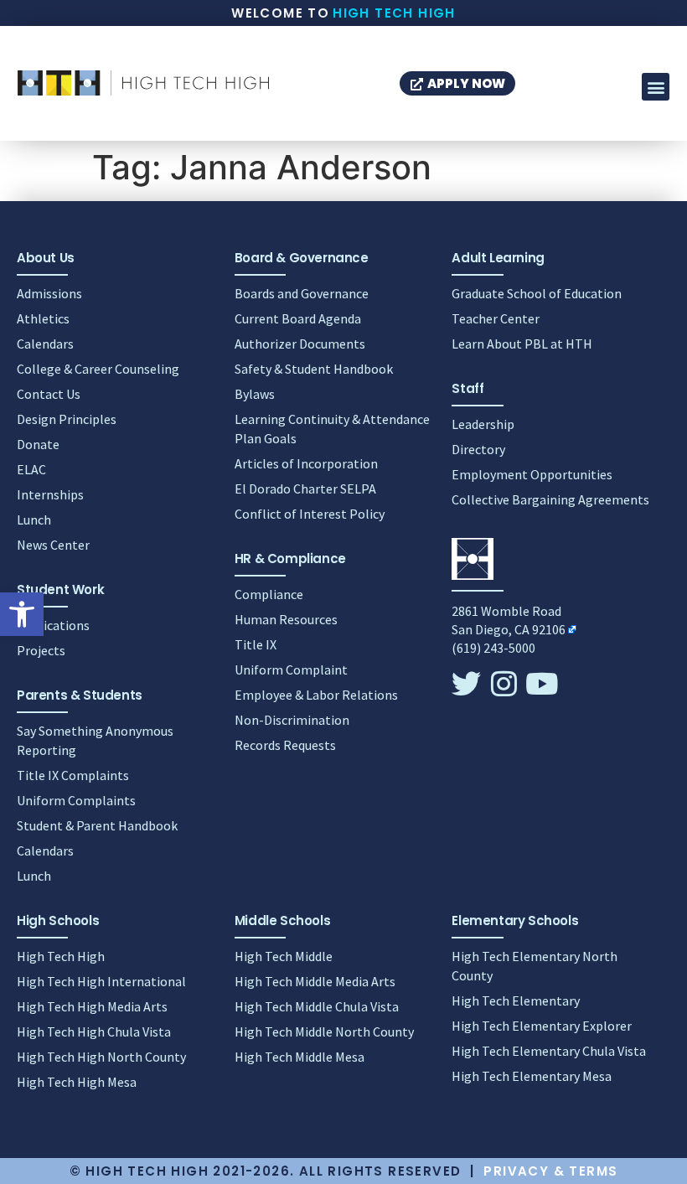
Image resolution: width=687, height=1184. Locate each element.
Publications (53, 625)
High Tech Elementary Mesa (532, 1076)
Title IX (255, 644)
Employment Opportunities (532, 474)
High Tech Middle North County (324, 1031)
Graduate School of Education (537, 293)
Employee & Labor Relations (316, 694)
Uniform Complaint (291, 669)
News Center (53, 544)
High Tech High (394, 13)
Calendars (45, 343)
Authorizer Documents (300, 343)
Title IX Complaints (73, 775)
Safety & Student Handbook (314, 368)
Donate (38, 444)
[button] (22, 614)
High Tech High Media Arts (92, 1006)
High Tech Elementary (516, 1000)
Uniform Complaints (76, 800)
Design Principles (66, 419)
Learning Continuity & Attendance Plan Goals (332, 429)
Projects (41, 650)
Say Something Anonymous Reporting (95, 740)
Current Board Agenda (298, 318)
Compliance (269, 594)
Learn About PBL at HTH (522, 343)
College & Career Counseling (98, 368)
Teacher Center (496, 318)
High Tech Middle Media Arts (315, 981)
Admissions (49, 293)
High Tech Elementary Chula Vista (549, 1050)
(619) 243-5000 (493, 647)
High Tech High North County (101, 1056)
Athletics (43, 318)
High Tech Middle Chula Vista (317, 1006)
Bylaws (255, 393)
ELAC (31, 469)
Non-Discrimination (292, 719)
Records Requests (285, 745)
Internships (50, 494)
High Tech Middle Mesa (299, 1056)
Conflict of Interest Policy (310, 513)
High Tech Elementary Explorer (542, 1025)
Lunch (34, 519)
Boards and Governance (302, 293)
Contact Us (48, 393)
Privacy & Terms (550, 1171)
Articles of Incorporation (306, 463)
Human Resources (286, 619)
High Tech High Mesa (77, 1081)
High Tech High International (101, 981)
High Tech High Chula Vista (94, 1031)
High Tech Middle (284, 956)
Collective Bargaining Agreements (550, 499)
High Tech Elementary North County (534, 966)
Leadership (483, 424)
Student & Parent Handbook (97, 825)
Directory (478, 449)
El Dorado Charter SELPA (305, 488)
